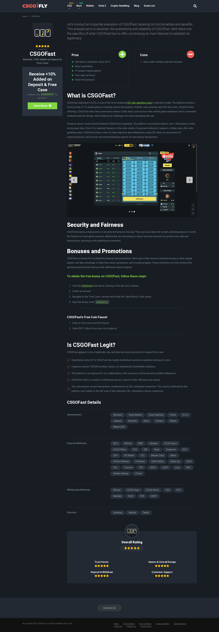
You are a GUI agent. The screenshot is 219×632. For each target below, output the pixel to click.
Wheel (173, 420)
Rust (78, 5)
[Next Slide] (189, 180)
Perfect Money (121, 461)
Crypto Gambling (120, 5)
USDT (165, 467)
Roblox (90, 5)
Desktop (117, 512)
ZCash (138, 473)
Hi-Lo (185, 414)
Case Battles (135, 414)
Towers (159, 420)
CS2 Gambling (129, 624)
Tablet (146, 512)
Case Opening (156, 414)
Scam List (149, 5)
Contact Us (109, 607)
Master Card (157, 455)
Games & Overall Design (162, 562)
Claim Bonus (41, 105)
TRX (141, 467)
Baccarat (117, 414)
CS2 (69, 5)
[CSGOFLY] (35, 5)
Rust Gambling (145, 624)
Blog (136, 5)
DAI (145, 449)
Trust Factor (102, 562)
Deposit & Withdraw (102, 572)
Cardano (153, 443)
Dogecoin (171, 449)
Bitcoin (128, 443)
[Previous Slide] (74, 180)
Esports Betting (180, 624)
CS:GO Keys (170, 443)
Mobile (132, 512)
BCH (115, 443)
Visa (177, 467)
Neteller (117, 496)
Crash (173, 414)
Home (24, 16)
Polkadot (140, 461)
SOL (115, 467)
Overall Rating (131, 542)
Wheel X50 (119, 426)
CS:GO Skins (119, 449)
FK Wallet (129, 455)
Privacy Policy (146, 626)
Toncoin (128, 467)
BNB (140, 443)
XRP (188, 467)
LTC (143, 455)
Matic (173, 455)
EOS (184, 449)
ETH (115, 455)
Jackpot (117, 420)
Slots (146, 420)
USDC (153, 467)
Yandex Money (120, 473)
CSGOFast (86, 285)
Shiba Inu (175, 461)
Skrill (189, 461)
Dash (156, 449)
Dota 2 (102, 5)
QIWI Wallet (157, 461)
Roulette (132, 420)
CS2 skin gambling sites (139, 102)
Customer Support (162, 572)
